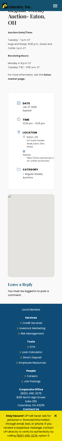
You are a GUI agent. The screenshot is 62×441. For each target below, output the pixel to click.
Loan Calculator (32, 352)
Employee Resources (32, 363)
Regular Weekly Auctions (33, 175)
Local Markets (31, 309)
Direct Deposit (32, 357)
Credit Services (32, 323)
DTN (32, 347)
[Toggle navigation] (55, 5)
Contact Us (31, 409)
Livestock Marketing (32, 328)
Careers (32, 376)
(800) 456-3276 (26, 436)
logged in (30, 291)
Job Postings (32, 381)
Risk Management (32, 333)
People (31, 371)
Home (16, 5)
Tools (31, 341)
